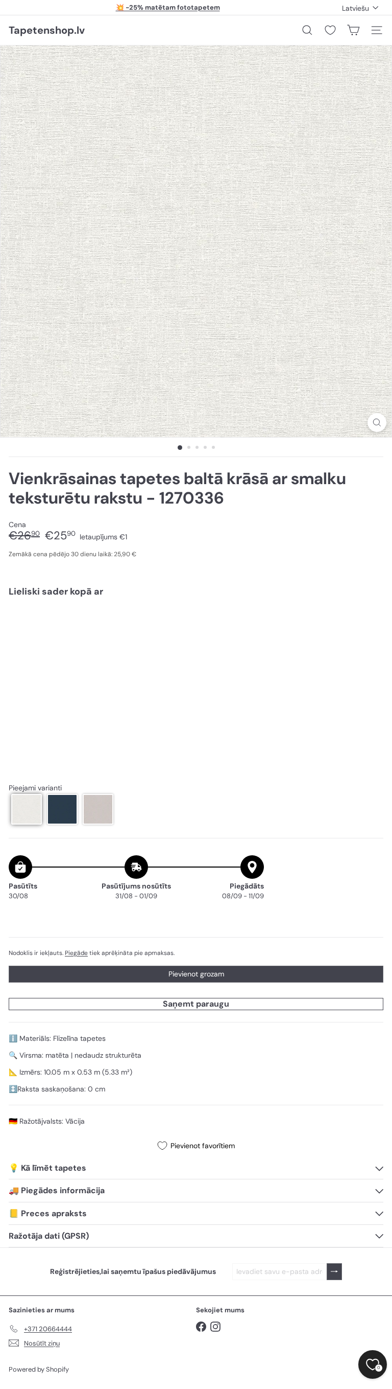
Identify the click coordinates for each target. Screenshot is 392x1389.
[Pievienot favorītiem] (369, 626)
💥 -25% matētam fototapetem (168, 7)
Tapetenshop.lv (47, 30)
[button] (26, 809)
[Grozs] (353, 30)
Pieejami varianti (35, 788)
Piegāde (76, 953)
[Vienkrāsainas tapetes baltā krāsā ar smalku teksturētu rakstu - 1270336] (196, 640)
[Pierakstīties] (334, 1271)
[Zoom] (377, 422)
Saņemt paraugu (196, 1003)
